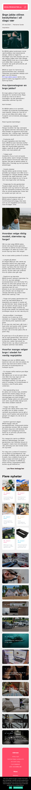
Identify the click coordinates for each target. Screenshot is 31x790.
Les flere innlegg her (15, 469)
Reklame (15, 775)
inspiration (5, 27)
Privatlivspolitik (18, 787)
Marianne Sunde (18, 24)
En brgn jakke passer (9, 77)
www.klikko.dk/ (17, 766)
